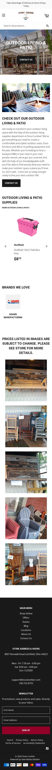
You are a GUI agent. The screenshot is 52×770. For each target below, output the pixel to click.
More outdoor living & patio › (16, 208)
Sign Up (26, 730)
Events (26, 621)
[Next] (46, 246)
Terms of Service (13, 743)
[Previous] (5, 246)
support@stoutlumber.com (26, 679)
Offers (26, 617)
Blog (26, 625)
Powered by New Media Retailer (25, 759)
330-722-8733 (26, 683)
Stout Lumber (28, 756)
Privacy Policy (22, 740)
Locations (26, 630)
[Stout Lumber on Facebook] (47, 748)
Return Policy (37, 740)
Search (10, 740)
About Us (26, 634)
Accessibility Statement (34, 743)
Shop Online (26, 613)
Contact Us (26, 59)
